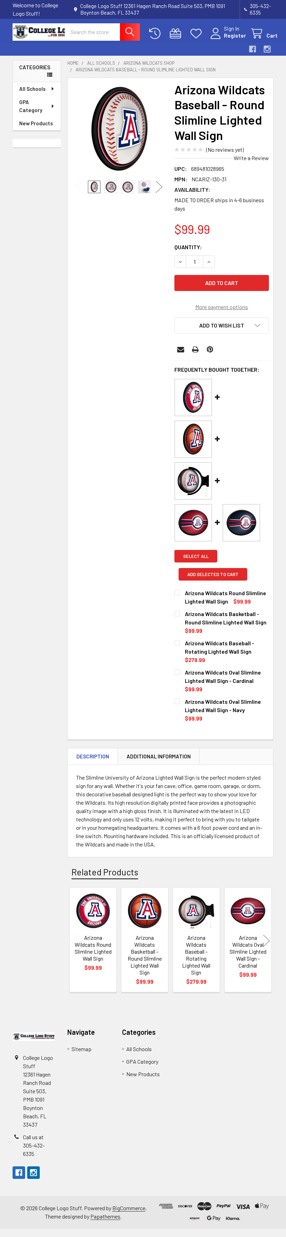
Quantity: (188, 247)
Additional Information (159, 756)
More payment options (221, 307)
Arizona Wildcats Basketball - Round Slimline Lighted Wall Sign (145, 955)
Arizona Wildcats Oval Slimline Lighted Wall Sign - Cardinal (247, 951)
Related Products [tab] (105, 872)
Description (92, 756)
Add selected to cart (213, 574)
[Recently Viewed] (156, 33)
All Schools (32, 89)
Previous (79, 186)
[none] (119, 129)
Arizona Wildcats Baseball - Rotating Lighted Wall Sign (196, 955)
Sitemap (81, 1049)
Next (159, 186)
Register (235, 35)
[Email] (180, 349)
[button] (221, 325)
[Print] (195, 349)
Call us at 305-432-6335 (34, 1145)
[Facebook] (252, 49)
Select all (196, 556)
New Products (36, 123)
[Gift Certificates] (177, 33)
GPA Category (30, 106)
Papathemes (105, 1216)
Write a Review (251, 158)
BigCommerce (128, 1208)
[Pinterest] (210, 349)
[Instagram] (267, 49)
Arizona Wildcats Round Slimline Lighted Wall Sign (93, 948)
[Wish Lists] (197, 33)
